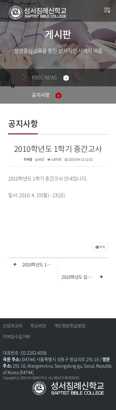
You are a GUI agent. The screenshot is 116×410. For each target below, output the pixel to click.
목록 (102, 247)
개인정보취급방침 (70, 325)
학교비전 (38, 325)
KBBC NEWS (44, 77)
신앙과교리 (12, 325)
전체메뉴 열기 (107, 11)
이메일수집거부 (16, 336)
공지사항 (40, 95)
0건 (41, 159)
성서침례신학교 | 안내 (45, 12)
